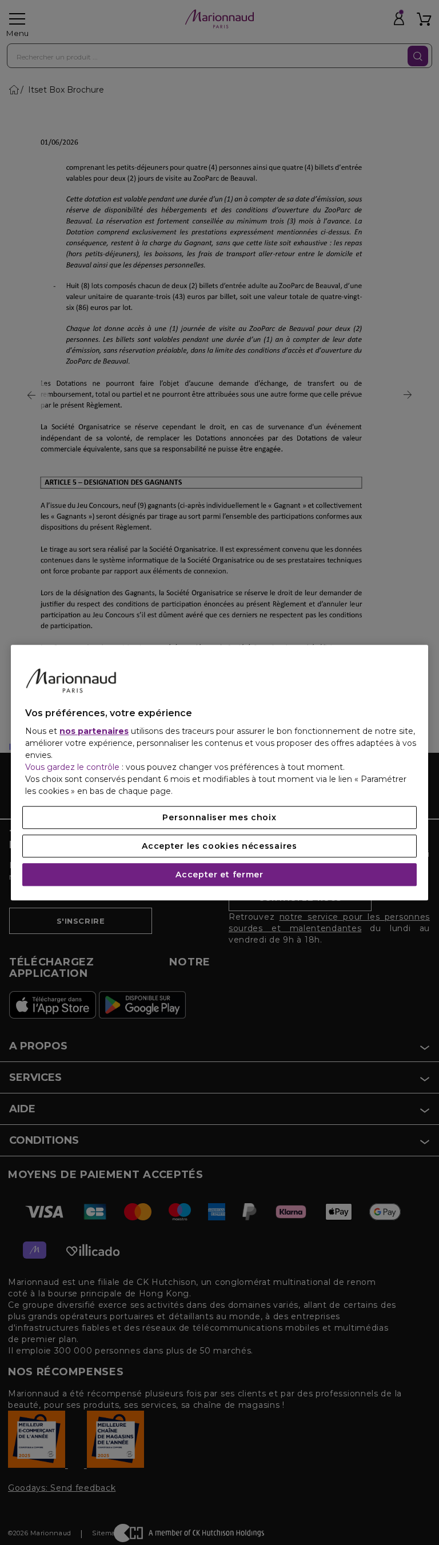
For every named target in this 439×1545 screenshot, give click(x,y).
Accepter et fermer (219, 874)
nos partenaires (94, 731)
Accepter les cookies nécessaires (219, 846)
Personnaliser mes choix (219, 817)
